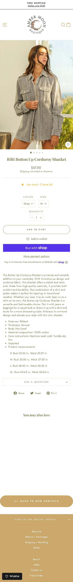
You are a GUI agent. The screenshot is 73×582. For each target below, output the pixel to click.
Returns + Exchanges (36, 537)
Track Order (36, 575)
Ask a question (36, 381)
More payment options (36, 256)
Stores (36, 547)
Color (28, 197)
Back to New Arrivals (39, 500)
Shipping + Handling (36, 542)
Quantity (36, 211)
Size (43, 197)
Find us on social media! (36, 519)
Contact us (36, 570)
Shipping (24, 171)
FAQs (36, 564)
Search (36, 559)
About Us (36, 531)
